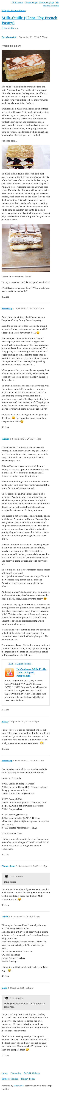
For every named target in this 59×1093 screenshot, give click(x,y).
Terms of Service (10, 1079)
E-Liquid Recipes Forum (14, 10)
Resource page (46, 2)
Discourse (19, 1085)
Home (5, 1073)
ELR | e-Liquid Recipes (19, 663)
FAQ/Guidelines (32, 1073)
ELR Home (17, 2)
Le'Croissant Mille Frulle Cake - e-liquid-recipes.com (31, 672)
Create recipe (31, 2)
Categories (16, 1073)
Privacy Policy (28, 1079)
